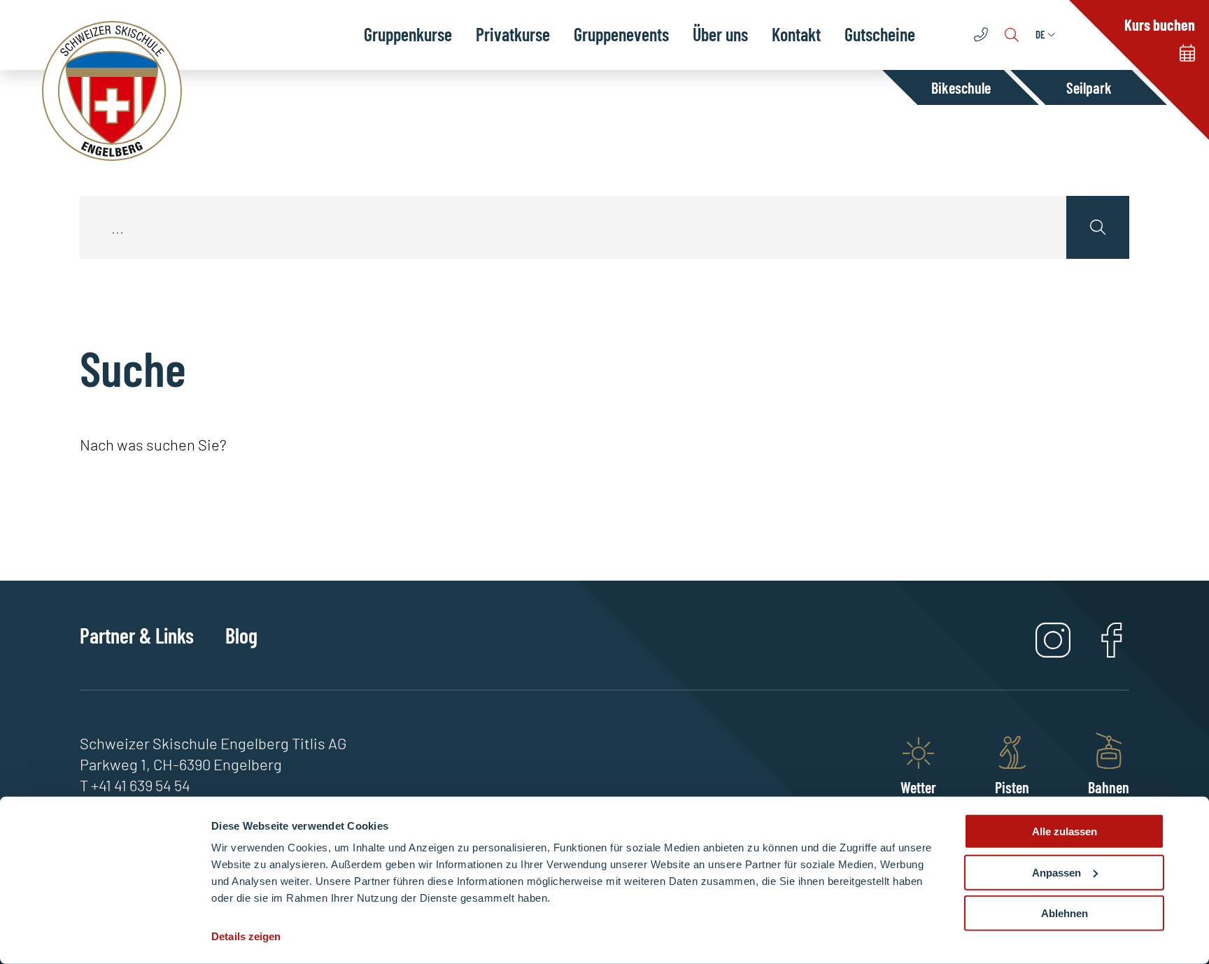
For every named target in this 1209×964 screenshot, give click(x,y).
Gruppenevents (621, 34)
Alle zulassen (1064, 831)
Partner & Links (137, 635)
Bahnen (1108, 787)
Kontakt (796, 34)
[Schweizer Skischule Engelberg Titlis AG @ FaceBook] (1111, 651)
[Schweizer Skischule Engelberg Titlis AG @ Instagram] (1052, 651)
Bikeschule (961, 87)
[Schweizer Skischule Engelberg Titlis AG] (112, 91)
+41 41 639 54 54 (140, 785)
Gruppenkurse (408, 34)
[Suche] (1013, 34)
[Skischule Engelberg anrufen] (982, 34)
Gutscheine (879, 34)
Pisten (1012, 787)
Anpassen (1056, 872)
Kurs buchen (1159, 24)
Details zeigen (246, 936)
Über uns (720, 34)
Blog (241, 635)
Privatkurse (513, 34)
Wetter (918, 787)
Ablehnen (1064, 913)
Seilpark (1089, 87)
